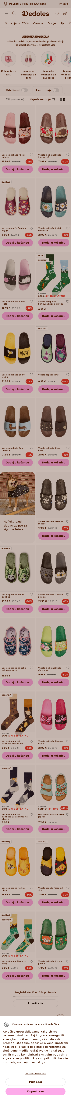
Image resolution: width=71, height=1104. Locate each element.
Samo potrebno (35, 1073)
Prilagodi (35, 1081)
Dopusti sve (35, 1091)
